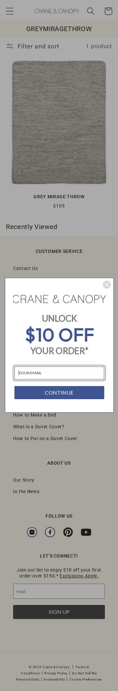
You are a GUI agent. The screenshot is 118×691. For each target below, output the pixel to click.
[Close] (107, 285)
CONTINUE (59, 392)
